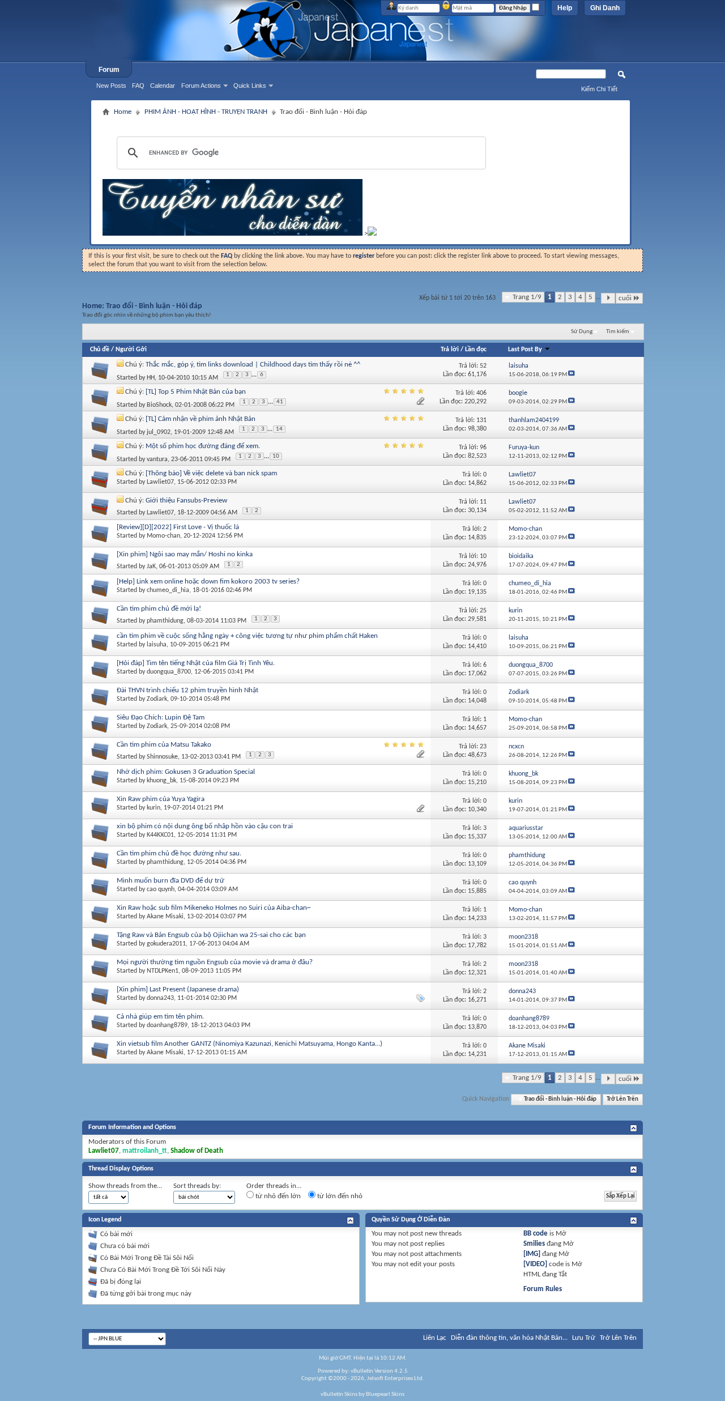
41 (279, 402)
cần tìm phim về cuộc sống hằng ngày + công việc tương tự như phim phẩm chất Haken (247, 636)
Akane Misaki (165, 916)
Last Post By (525, 349)
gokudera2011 (166, 943)
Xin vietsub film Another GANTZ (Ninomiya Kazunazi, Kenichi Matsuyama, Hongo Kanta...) (249, 1043)
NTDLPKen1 (162, 971)
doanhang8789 (167, 1025)
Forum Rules (542, 1289)
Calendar (162, 85)
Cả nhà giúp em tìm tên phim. (160, 1016)
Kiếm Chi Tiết (599, 89)
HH (151, 377)
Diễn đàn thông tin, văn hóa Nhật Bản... (509, 1338)
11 (483, 502)
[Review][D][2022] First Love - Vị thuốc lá (178, 527)
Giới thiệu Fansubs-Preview (186, 500)
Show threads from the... (125, 1186)
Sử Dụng (581, 332)
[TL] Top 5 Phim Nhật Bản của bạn (196, 391)
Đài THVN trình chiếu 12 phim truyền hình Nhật (187, 690)
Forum (109, 70)
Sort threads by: (197, 1186)
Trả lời (450, 349)
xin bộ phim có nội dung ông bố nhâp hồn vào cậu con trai (205, 826)
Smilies (534, 1243)
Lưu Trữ (583, 1338)
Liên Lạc (434, 1338)
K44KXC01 (160, 835)
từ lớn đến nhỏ (338, 1196)
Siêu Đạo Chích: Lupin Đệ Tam (160, 717)
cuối (625, 298)
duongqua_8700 (169, 671)
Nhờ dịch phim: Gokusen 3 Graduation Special (186, 772)
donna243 (160, 998)
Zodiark (157, 699)
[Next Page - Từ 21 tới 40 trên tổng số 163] (608, 298)
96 (483, 447)
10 (275, 456)
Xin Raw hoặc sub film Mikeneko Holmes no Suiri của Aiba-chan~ (213, 908)
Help (564, 8)
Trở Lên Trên (622, 1099)
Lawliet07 (160, 482)
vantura (157, 459)
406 (481, 393)
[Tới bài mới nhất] (571, 375)
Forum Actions (201, 85)
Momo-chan (163, 536)
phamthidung (165, 621)
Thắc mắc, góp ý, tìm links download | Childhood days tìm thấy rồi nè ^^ (253, 364)
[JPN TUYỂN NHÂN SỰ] (232, 233)
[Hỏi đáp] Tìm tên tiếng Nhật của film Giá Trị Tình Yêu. (196, 663)
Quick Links (249, 85)
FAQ (138, 85)
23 (483, 746)
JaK (151, 566)
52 (483, 366)
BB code (535, 1233)
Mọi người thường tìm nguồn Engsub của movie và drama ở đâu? (215, 962)
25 (483, 610)
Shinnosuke (162, 756)
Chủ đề (99, 349)
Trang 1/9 (527, 297)
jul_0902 (158, 432)
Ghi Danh (605, 8)
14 (279, 429)
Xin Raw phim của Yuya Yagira (160, 799)
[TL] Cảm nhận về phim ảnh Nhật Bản (200, 419)
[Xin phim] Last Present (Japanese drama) (178, 989)
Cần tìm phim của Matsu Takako (164, 744)
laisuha (157, 644)
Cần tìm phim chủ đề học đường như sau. (179, 853)
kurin (153, 807)
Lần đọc (476, 349)
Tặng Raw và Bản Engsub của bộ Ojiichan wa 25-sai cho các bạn (211, 935)
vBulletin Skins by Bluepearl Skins (362, 1394)
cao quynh (160, 889)
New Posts (111, 85)
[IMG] (531, 1254)
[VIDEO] (535, 1264)
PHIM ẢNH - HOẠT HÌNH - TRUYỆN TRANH (205, 112)
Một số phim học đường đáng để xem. (203, 446)
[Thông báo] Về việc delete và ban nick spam (211, 473)
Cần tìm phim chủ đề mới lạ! (159, 608)
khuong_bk (161, 780)
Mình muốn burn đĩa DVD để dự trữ (170, 880)
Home (122, 112)
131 (481, 420)
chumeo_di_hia (168, 590)
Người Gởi (131, 349)
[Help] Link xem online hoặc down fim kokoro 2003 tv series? (208, 581)
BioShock (159, 405)
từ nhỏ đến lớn (277, 1196)
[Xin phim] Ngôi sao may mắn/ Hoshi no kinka (185, 554)
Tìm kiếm (617, 332)
